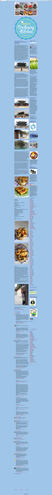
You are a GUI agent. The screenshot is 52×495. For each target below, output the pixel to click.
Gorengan (17, 309)
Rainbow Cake (31, 356)
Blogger (35, 329)
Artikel (31, 199)
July (30, 238)
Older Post (27, 489)
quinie (16, 380)
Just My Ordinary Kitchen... (26, 2)
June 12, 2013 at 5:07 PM (20, 418)
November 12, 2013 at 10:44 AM (21, 465)
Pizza (30, 221)
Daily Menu (31, 207)
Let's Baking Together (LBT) (33, 214)
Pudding (31, 222)
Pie (30, 220)
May (30, 248)
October (31, 237)
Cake (30, 202)
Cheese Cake (31, 203)
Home (21, 489)
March (31, 234)
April (30, 240)
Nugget (31, 218)
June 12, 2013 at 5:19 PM (20, 439)
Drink (30, 209)
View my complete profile (33, 54)
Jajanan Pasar (31, 211)
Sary (16, 324)
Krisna (17, 333)
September (31, 245)
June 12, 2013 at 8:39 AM (20, 409)
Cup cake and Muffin (32, 206)
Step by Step (31, 226)
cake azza (17, 459)
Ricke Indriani (17, 339)
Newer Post (15, 489)
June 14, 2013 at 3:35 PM (20, 451)
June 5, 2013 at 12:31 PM (20, 378)
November (31, 236)
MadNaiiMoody (18, 467)
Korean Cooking (32, 213)
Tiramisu (31, 360)
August (31, 280)
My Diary (21, 309)
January (31, 251)
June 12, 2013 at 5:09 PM (20, 429)
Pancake (31, 352)
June (30, 239)
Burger (31, 201)
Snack (23, 309)
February (31, 250)
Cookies (31, 205)
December (31, 235)
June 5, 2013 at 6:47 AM (20, 331)
